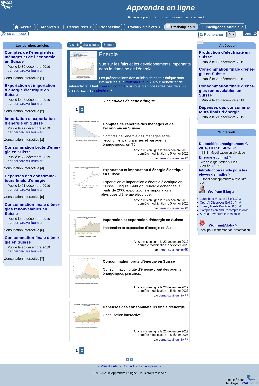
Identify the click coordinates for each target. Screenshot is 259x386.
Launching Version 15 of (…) (219, 198)
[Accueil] (6, 8)
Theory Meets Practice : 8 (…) (220, 206)
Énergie (109, 44)
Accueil (26, 27)
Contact (128, 366)
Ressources (79, 27)
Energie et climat (213, 157)
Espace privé (148, 366)
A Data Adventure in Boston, (219, 214)
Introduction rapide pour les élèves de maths (223, 172)
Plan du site (109, 366)
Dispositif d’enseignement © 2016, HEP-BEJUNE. (223, 146)
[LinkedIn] (131, 360)
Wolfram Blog (219, 192)
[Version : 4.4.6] (250, 379)
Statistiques (183, 27)
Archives (50, 27)
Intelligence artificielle (224, 27)
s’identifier (101, 90)
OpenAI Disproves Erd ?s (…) (220, 202)
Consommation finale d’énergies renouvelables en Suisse (32, 209)
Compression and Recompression (223, 210)
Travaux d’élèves (143, 27)
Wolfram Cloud (137, 82)
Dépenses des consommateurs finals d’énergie (30, 178)
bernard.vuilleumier (172, 158)
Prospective (109, 27)
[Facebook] (127, 360)
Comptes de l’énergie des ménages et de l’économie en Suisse (30, 57)
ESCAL (244, 383)
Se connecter (17, 34)
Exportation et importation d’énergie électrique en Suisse (30, 90)
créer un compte (112, 86)
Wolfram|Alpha (221, 225)
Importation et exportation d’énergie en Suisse (30, 120)
